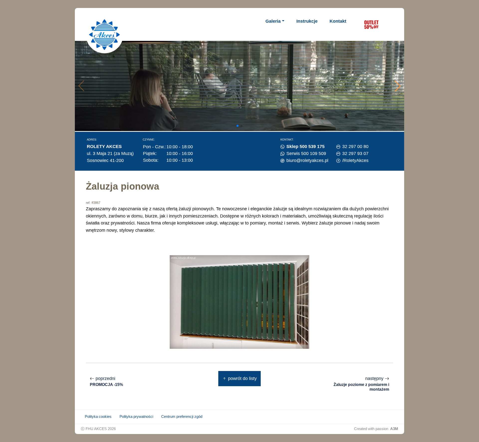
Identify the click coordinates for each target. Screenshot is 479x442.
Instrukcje (307, 21)
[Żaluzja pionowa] (239, 301)
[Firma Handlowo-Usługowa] (104, 34)
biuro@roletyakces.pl (307, 160)
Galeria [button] (273, 21)
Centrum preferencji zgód (181, 417)
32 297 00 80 (355, 146)
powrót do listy (242, 378)
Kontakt (338, 21)
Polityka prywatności (136, 417)
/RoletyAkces (355, 160)
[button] (397, 85)
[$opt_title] (371, 24)
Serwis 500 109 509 (306, 153)
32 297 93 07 (355, 153)
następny (361, 383)
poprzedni (106, 381)
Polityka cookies (98, 417)
